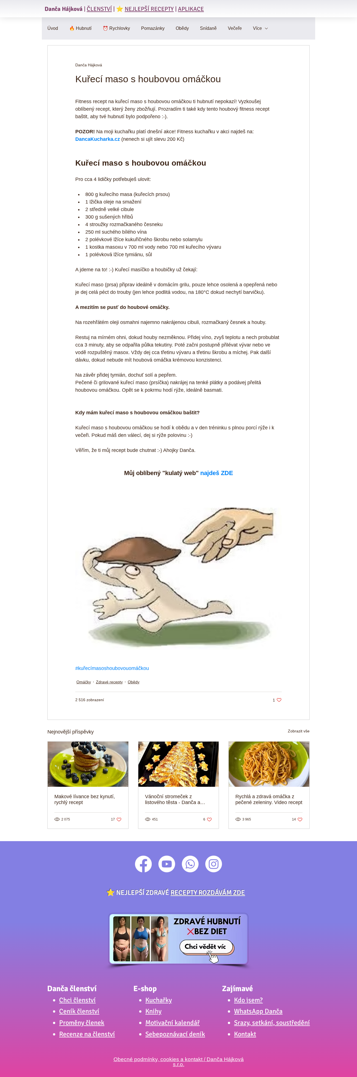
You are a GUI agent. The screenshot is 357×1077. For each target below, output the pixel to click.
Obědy (182, 28)
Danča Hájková (64, 9)
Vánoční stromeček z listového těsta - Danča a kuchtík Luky (172, 799)
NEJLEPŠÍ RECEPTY (149, 9)
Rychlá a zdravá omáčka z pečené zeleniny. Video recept (268, 799)
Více (257, 28)
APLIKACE (191, 9)
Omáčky (83, 682)
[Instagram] (213, 864)
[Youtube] (166, 864)
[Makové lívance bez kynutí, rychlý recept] (88, 764)
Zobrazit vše (299, 731)
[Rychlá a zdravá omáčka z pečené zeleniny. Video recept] (269, 764)
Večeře (235, 28)
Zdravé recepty (109, 682)
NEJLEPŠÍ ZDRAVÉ (180, 892)
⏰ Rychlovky (116, 28)
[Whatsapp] (190, 864)
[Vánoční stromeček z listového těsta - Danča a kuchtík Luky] (178, 764)
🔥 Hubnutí (80, 28)
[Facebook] (143, 864)
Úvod (52, 28)
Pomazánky (153, 28)
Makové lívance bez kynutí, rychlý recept (84, 799)
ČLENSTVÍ (99, 9)
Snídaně (208, 28)
